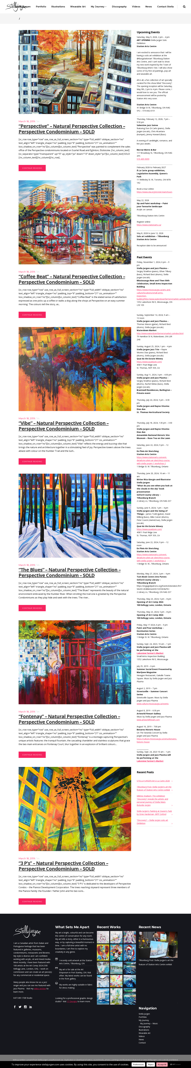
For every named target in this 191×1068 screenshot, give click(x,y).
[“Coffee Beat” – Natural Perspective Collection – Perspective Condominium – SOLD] (75, 222)
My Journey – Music (149, 1023)
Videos (142, 1036)
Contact (142, 1042)
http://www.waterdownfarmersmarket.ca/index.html (160, 333)
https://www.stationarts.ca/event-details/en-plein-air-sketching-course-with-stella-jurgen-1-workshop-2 (153, 460)
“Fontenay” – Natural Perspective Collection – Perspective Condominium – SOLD (69, 719)
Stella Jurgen (144, 1013)
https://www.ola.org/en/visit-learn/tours (154, 192)
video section (40, 988)
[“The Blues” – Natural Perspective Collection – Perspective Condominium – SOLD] (75, 516)
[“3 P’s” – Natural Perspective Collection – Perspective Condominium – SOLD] (75, 809)
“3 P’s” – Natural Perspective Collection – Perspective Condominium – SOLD (63, 866)
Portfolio (143, 1017)
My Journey (144, 1020)
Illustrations (144, 1030)
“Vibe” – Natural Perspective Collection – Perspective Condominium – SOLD (64, 426)
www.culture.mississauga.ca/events (153, 703)
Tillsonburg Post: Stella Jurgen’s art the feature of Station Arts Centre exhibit (154, 788)
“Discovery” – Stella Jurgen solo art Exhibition (152, 822)
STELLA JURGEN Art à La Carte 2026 (153, 780)
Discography (144, 1026)
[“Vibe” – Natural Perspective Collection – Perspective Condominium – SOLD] (75, 369)
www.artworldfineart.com (148, 719)
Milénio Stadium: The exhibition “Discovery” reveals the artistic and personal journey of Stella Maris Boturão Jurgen (152, 800)
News (141, 1039)
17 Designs (72, 1001)
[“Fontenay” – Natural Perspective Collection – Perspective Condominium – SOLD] (75, 662)
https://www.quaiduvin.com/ (149, 361)
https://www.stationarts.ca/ (149, 225)
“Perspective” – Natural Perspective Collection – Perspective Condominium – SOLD (72, 129)
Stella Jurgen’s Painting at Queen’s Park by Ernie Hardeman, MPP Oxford (154, 812)
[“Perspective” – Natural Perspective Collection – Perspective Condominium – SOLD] (75, 72)
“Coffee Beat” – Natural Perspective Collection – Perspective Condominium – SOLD (72, 279)
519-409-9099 (143, 159)
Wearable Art (144, 1033)
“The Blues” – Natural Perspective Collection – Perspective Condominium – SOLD (70, 572)
